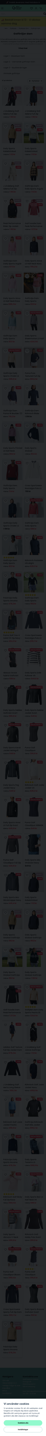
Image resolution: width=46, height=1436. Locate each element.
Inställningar (23, 1429)
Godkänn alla (23, 1423)
